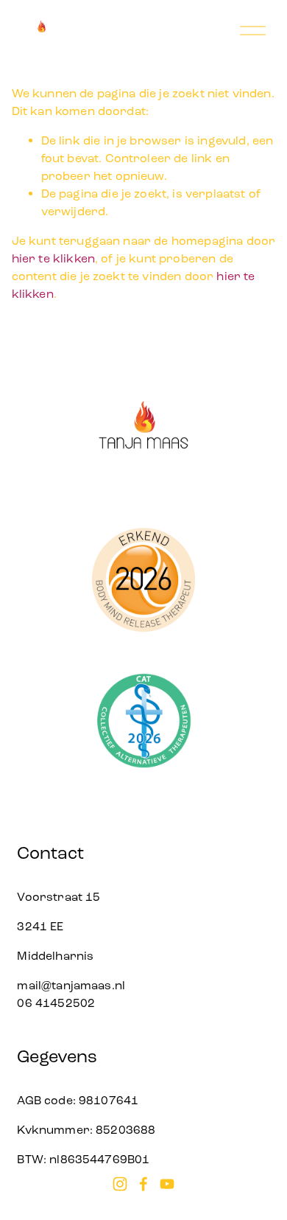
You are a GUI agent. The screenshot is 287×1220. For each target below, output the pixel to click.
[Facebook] (143, 1184)
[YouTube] (167, 1184)
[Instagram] (120, 1184)
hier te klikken (53, 258)
